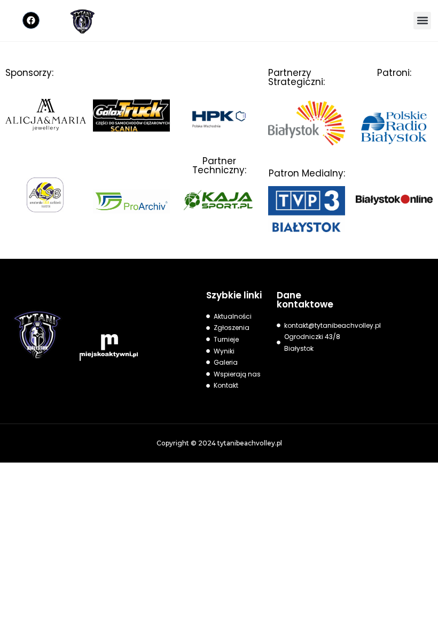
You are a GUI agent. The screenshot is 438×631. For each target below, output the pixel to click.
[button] (422, 20)
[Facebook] (31, 20)
